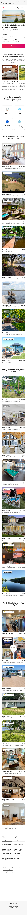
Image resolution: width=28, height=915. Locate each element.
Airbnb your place (19, 8)
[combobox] (13, 36)
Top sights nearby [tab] (18, 840)
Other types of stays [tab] (7, 840)
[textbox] (7, 41)
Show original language (8, 3)
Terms (15, 907)
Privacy (11, 907)
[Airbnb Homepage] (3, 7)
